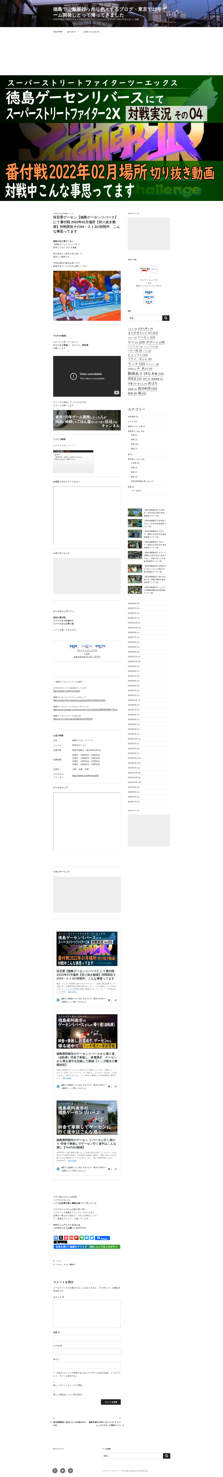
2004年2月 (132, 797)
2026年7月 (132, 608)
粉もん (142, 383)
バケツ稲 (135, 350)
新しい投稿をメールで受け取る (67, 1394)
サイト (56, 1359)
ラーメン (152, 364)
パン (147, 350)
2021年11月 (132, 777)
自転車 (132, 389)
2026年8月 (132, 603)
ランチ (136, 364)
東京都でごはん (134, 459)
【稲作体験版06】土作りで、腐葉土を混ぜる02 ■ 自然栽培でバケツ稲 (155, 534)
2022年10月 (133, 739)
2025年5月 (132, 647)
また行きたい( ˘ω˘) (143, 332)
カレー (132, 338)
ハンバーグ (151, 346)
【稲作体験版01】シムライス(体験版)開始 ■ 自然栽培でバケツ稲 (155, 590)
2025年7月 (132, 637)
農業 (130, 487)
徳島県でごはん (134, 431)
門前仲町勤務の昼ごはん (141, 481)
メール (57, 1346)
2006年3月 (132, 792)
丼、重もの (144, 368)
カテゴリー (71, 32)
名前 (56, 1332)
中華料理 (132, 369)
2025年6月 (132, 642)
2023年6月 (132, 715)
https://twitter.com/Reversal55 (66, 691)
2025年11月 (132, 623)
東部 (133, 444)
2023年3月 (132, 724)
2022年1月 (132, 768)
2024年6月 (132, 681)
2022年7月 (132, 744)
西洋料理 (147, 388)
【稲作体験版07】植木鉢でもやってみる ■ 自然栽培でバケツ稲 (155, 523)
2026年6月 (132, 613)
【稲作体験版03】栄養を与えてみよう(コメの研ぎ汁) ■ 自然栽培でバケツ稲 (155, 569)
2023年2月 (132, 729)
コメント (58, 1297)
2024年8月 (132, 671)
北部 (133, 435)
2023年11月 (132, 700)
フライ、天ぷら (140, 359)
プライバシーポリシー (111, 1471)
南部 (133, 439)
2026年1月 (132, 618)
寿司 (146, 379)
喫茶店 (135, 378)
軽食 (132, 393)
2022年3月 (132, 758)
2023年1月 (132, 734)
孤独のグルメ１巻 (135, 426)
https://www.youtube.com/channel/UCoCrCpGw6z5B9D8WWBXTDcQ (85, 710)
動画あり (72, 1264)
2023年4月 (132, 719)
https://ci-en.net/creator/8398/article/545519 (73, 719)
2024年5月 (132, 686)
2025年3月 (132, 652)
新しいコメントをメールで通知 (67, 1385)
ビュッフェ (138, 354)
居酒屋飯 (157, 379)
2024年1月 (132, 695)
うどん (132, 329)
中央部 (133, 463)
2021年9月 (132, 787)
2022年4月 (132, 753)
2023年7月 (132, 710)
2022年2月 (132, 763)
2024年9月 (132, 666)
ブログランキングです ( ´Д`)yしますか (87, 653)
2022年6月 (132, 748)
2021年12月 (133, 773)
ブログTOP (57, 32)
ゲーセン (59, 1264)
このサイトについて (91, 32)
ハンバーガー (135, 347)
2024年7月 (132, 676)
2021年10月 (133, 782)
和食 (158, 373)
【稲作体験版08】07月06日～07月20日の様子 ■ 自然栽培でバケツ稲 (154, 513)
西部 (133, 449)
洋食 (132, 383)
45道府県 (131, 417)
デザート (155, 342)
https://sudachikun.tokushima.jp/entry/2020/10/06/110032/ (79, 700)
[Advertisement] (111, 56)
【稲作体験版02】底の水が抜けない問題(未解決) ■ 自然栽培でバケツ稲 (155, 580)
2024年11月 (132, 657)
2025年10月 (133, 628)
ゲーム (59, 1261)
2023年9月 (132, 705)
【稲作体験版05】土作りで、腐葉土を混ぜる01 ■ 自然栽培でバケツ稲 (155, 545)
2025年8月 (132, 632)
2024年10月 (133, 661)
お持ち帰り (145, 328)
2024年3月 (132, 690)
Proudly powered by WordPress (135, 1471)
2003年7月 (132, 802)
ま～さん (71, 213)
